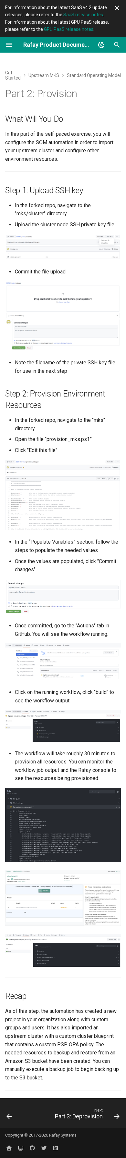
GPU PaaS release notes (68, 29)
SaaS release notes (83, 14)
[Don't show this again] (117, 8)
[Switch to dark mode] (101, 44)
